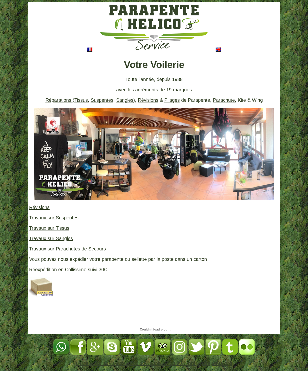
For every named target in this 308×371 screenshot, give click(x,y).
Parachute (224, 100)
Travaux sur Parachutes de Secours (67, 248)
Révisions (148, 100)
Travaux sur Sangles (51, 238)
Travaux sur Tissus (49, 228)
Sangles (124, 100)
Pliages (172, 100)
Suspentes (102, 100)
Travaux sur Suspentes (53, 217)
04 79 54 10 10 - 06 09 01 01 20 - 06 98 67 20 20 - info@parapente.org (154, 363)
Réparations (59, 100)
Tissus (81, 100)
